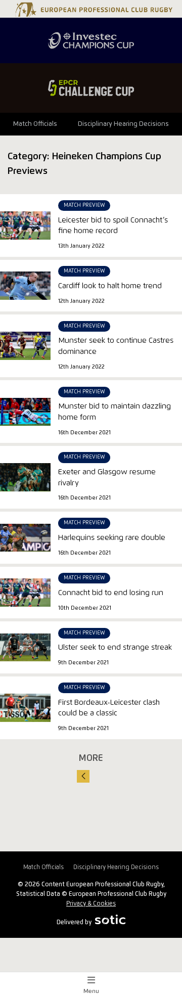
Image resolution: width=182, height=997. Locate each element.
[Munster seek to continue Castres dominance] (25, 345)
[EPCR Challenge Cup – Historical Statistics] (91, 88)
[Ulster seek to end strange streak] (25, 647)
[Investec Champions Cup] (91, 40)
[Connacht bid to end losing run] (25, 592)
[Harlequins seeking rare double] (25, 537)
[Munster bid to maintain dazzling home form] (25, 411)
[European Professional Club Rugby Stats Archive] (93, 12)
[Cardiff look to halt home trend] (25, 285)
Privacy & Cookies (91, 903)
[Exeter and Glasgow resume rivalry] (25, 477)
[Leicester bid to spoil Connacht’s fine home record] (25, 225)
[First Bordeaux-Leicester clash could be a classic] (25, 707)
